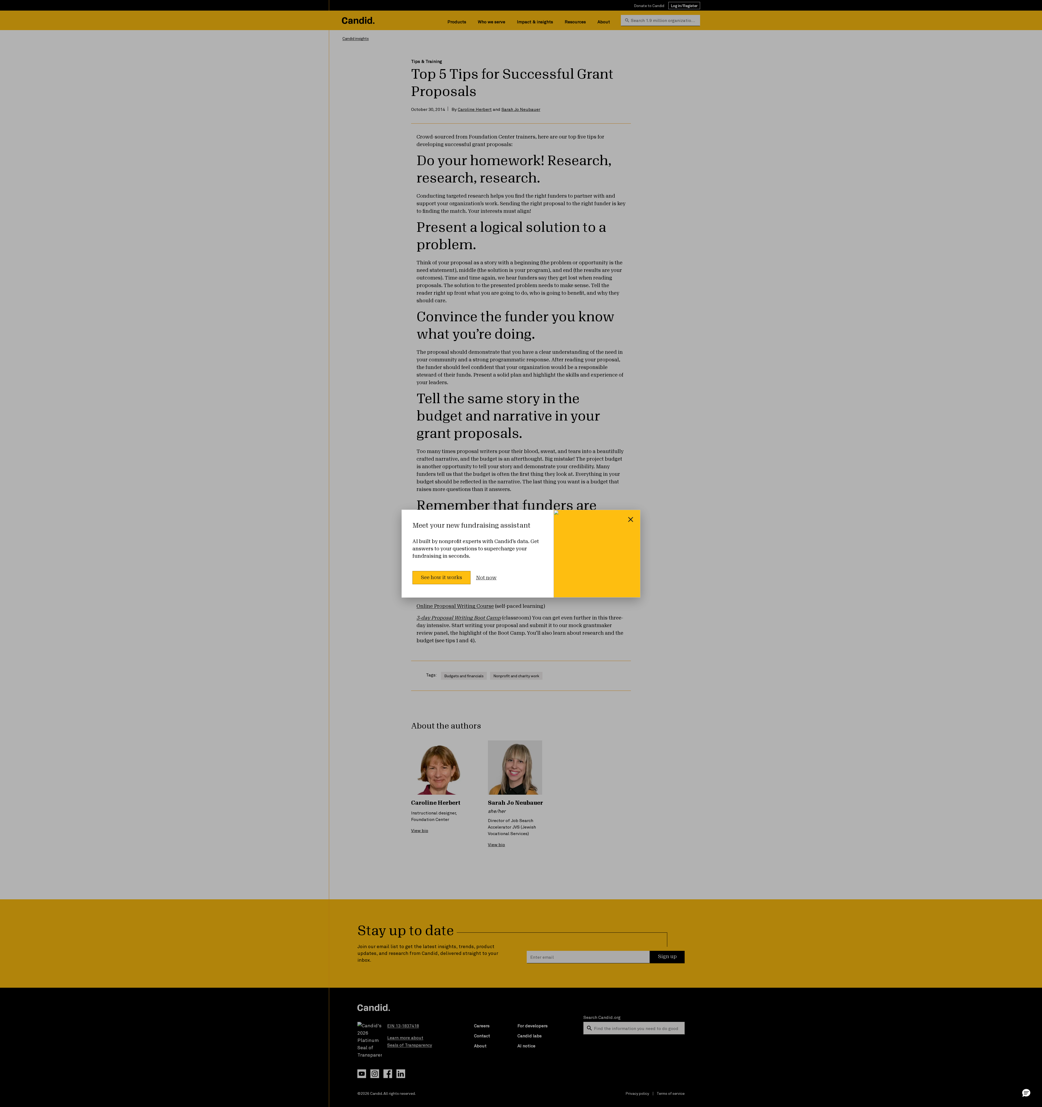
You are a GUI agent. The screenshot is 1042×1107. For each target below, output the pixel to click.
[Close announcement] (630, 519)
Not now (486, 577)
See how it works (441, 577)
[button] (1026, 1092)
